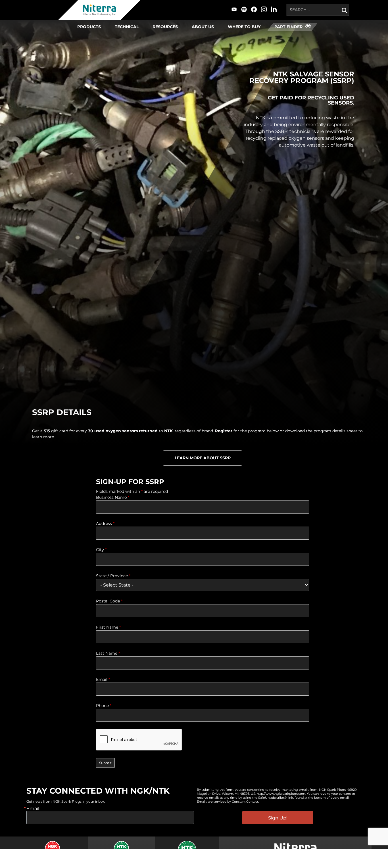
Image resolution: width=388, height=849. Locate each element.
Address (105, 523)
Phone (103, 705)
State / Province (113, 575)
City (101, 549)
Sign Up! (277, 818)
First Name (108, 627)
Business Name (112, 497)
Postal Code (109, 601)
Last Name (108, 653)
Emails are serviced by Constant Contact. (228, 802)
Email (103, 679)
